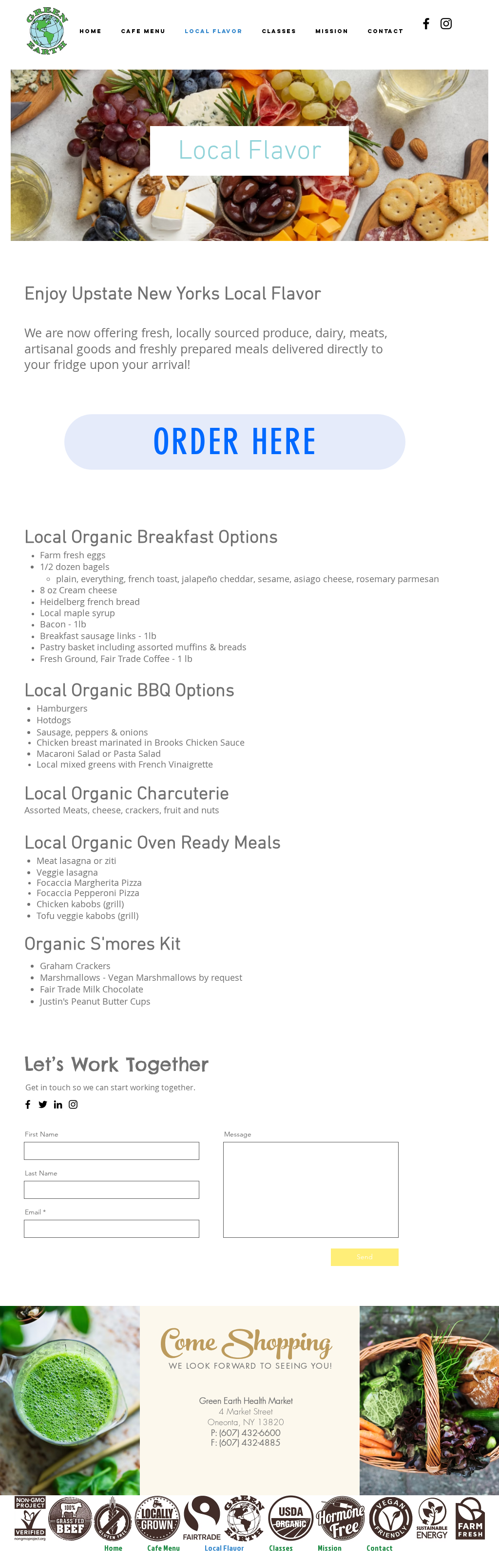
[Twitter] (43, 1104)
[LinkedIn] (58, 1104)
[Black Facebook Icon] (426, 23)
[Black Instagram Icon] (446, 23)
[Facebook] (28, 1104)
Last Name (41, 1173)
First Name (41, 1134)
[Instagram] (73, 1104)
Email (33, 1212)
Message (237, 1134)
